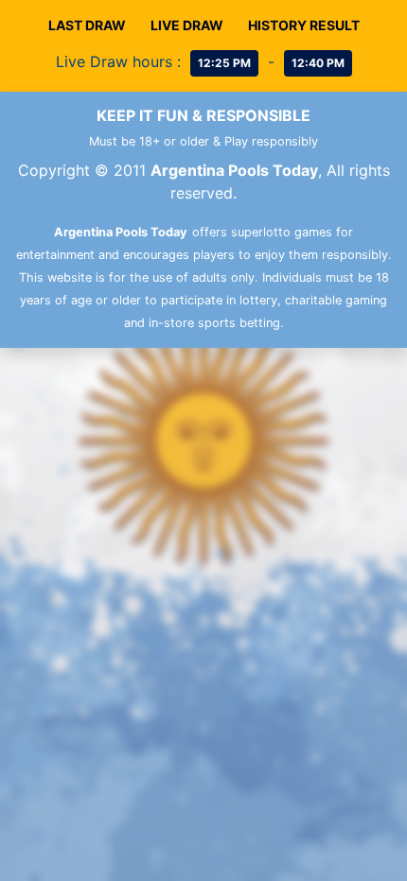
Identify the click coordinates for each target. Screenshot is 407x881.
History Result (304, 25)
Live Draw (186, 25)
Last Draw (87, 25)
